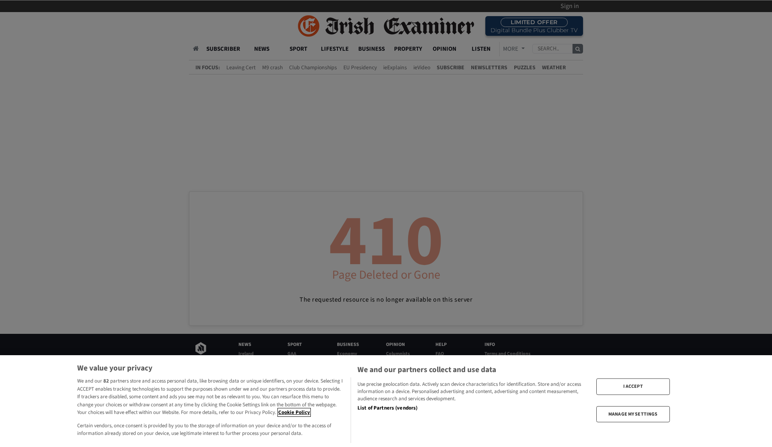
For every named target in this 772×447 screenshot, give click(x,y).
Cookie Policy (294, 412)
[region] (386, 401)
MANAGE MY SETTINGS (632, 413)
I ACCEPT (633, 386)
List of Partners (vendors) (387, 408)
